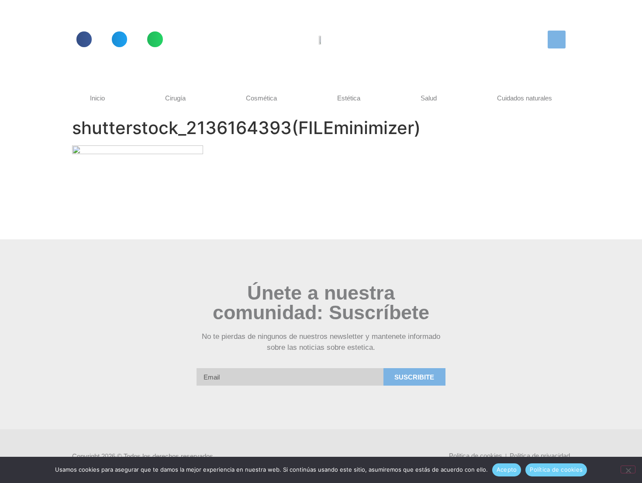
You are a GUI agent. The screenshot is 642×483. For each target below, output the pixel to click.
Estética (348, 98)
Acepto (507, 469)
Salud (429, 98)
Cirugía (175, 98)
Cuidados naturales (524, 98)
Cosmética (261, 98)
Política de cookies (556, 469)
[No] (628, 469)
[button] (84, 39)
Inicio (97, 98)
